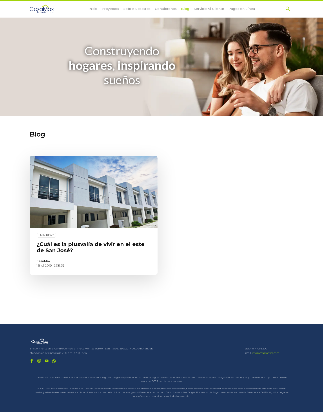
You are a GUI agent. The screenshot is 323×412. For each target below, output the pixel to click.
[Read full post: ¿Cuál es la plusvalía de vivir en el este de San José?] (94, 192)
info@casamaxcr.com (265, 352)
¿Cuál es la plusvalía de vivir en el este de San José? (91, 247)
